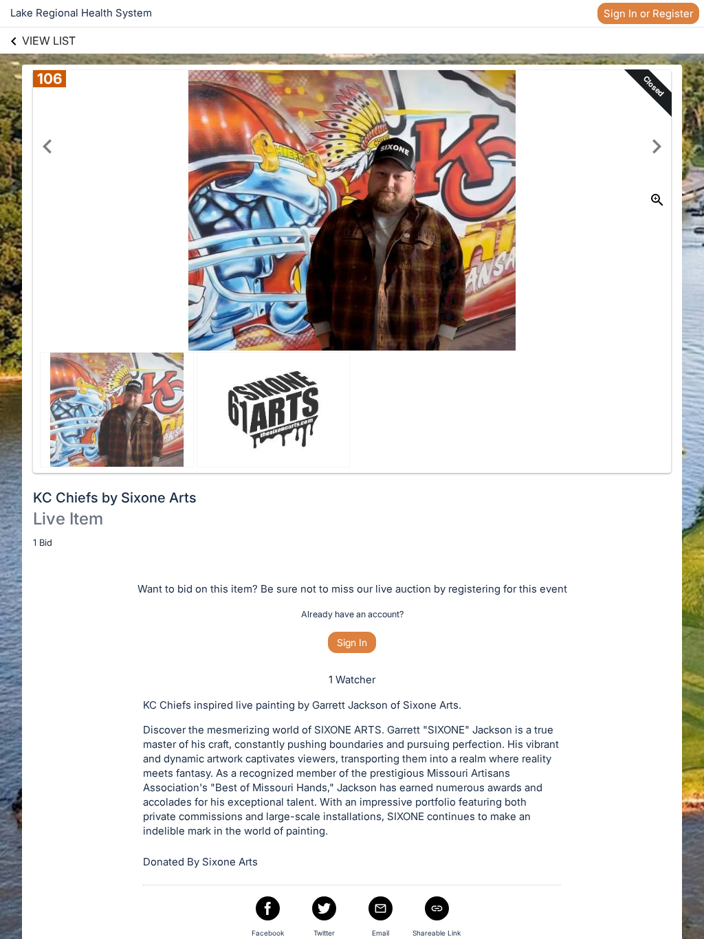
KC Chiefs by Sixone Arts (115, 497)
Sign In (352, 642)
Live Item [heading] (68, 519)
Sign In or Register (648, 13)
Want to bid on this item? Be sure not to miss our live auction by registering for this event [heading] (352, 588)
